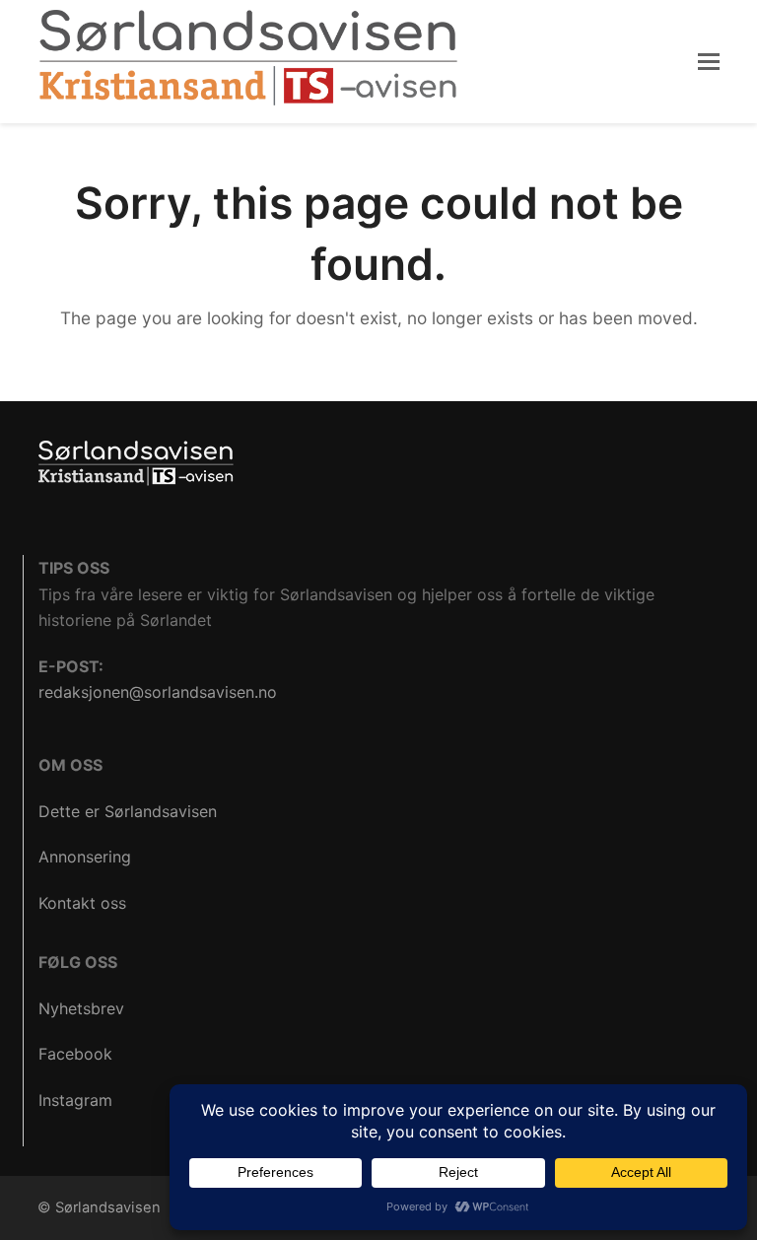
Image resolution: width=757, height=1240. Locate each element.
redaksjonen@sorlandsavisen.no (157, 692)
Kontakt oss (82, 903)
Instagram (75, 1100)
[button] (709, 61)
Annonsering (84, 856)
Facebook (75, 1054)
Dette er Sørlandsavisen (127, 811)
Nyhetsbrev (81, 1008)
